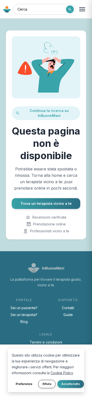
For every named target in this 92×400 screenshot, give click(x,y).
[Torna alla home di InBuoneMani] (7, 9)
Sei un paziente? (24, 308)
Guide (68, 315)
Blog (24, 321)
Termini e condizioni (46, 342)
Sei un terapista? (24, 315)
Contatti (68, 308)
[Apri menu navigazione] (82, 9)
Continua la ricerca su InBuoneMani (49, 113)
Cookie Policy (62, 373)
